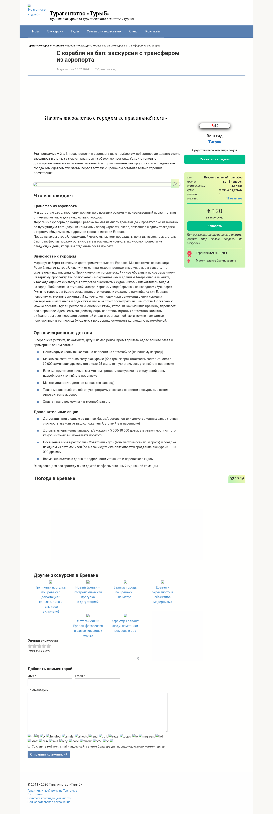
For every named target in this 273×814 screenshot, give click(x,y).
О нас (133, 31)
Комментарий (38, 690)
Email (80, 676)
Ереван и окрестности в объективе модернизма (162, 595)
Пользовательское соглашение (49, 802)
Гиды (75, 31)
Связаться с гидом (215, 159)
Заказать (214, 226)
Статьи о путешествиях (104, 31)
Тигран (214, 142)
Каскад (111, 69)
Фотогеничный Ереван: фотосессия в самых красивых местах (88, 628)
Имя (32, 676)
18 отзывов (234, 198)
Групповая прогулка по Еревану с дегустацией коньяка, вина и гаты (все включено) (51, 599)
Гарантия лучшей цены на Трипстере (52, 790)
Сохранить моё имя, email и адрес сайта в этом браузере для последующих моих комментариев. (98, 746)
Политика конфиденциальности (49, 798)
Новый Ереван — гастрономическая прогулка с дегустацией (88, 595)
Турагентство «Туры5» (80, 13)
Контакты (152, 31)
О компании (36, 794)
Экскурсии (55, 31)
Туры (35, 31)
